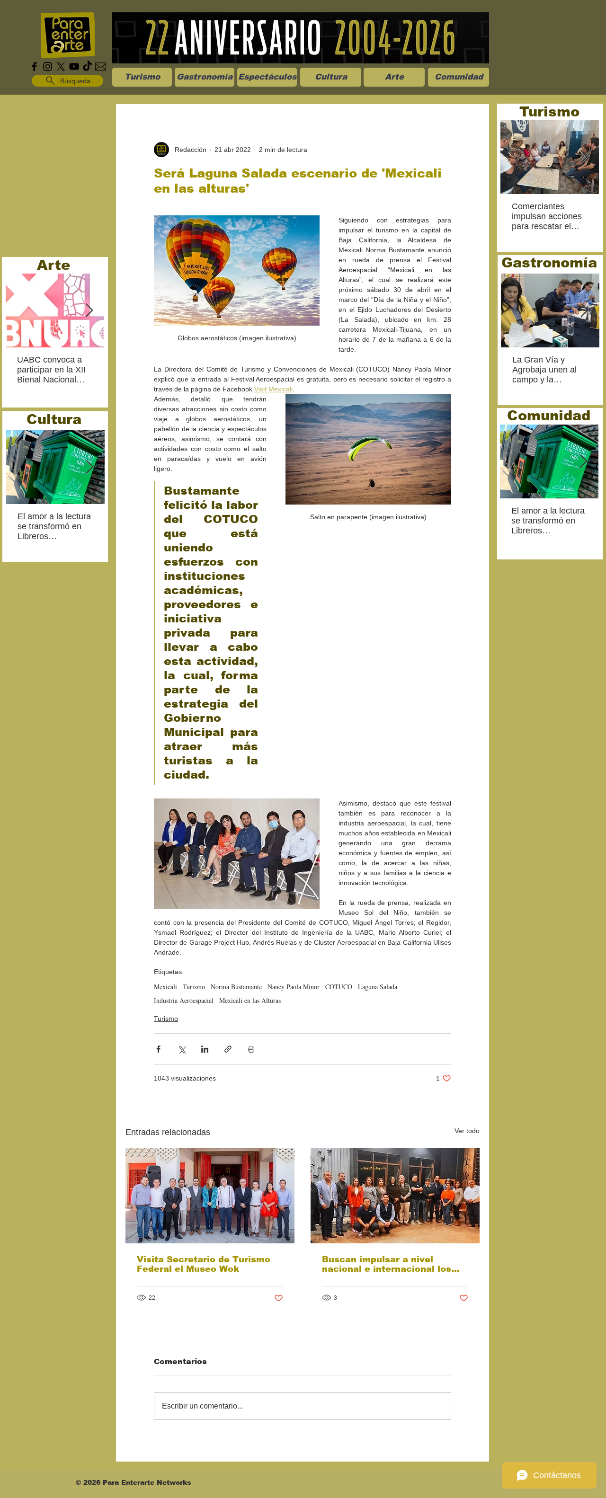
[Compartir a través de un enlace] (227, 1049)
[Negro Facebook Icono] (34, 66)
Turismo (194, 987)
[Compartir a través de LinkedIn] (204, 1049)
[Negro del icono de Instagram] (47, 66)
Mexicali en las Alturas (250, 1000)
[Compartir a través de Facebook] (158, 1049)
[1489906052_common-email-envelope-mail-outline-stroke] (101, 66)
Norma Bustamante (236, 987)
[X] (61, 66)
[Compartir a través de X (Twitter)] (181, 1049)
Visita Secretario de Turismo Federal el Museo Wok (203, 1264)
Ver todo (467, 1131)
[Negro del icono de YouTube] (74, 66)
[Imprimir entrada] (251, 1049)
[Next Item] (89, 310)
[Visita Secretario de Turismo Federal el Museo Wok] (209, 1195)
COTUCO (338, 987)
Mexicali (165, 987)
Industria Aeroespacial (184, 1000)
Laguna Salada (377, 987)
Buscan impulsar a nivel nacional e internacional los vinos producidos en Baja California (386, 1264)
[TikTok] (87, 66)
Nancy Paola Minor (293, 987)
